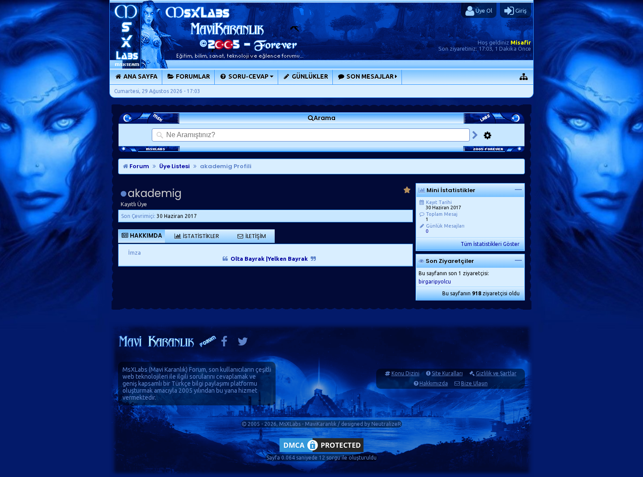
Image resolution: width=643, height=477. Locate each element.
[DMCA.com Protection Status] (321, 452)
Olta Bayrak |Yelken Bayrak (269, 259)
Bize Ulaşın (474, 383)
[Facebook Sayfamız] (224, 343)
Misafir (520, 42)
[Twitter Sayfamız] (242, 343)
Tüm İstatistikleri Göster (490, 244)
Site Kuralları (447, 373)
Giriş (520, 10)
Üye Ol (483, 10)
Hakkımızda (433, 383)
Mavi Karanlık (168, 369)
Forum (138, 166)
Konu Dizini (405, 373)
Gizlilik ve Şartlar (496, 373)
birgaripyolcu (435, 281)
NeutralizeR (386, 424)
